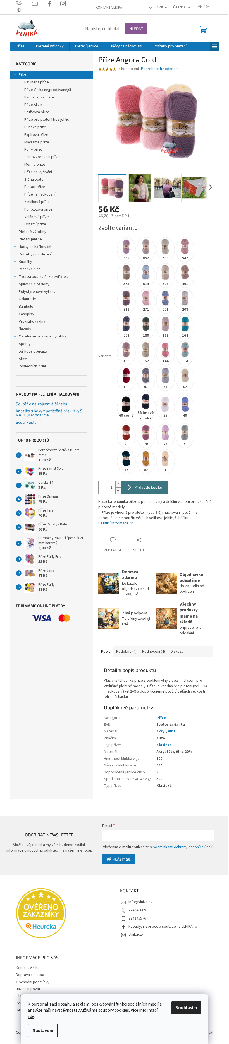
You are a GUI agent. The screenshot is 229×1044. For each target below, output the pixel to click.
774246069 (137, 910)
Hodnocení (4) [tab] (153, 651)
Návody (25, 329)
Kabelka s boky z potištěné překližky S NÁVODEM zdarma (49, 413)
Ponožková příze (38, 209)
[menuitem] (20, 46)
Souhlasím (186, 1008)
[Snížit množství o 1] (118, 490)
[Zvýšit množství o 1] (118, 484)
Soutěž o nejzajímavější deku (41, 404)
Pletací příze (34, 187)
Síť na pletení (35, 179)
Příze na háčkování (39, 194)
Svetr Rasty (26, 422)
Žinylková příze (37, 202)
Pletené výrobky (32, 232)
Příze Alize (33, 105)
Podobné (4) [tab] (126, 651)
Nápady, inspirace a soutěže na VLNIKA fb (162, 926)
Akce (23, 359)
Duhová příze (35, 127)
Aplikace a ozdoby (34, 284)
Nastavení (42, 1031)
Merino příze (34, 164)
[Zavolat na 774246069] (24, 3)
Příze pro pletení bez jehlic (46, 119)
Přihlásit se (118, 859)
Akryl (161, 731)
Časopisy (26, 314)
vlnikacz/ (135, 934)
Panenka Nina (29, 269)
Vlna (172, 731)
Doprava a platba (30, 975)
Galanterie (27, 299)
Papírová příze (36, 135)
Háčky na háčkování (35, 247)
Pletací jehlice (30, 239)
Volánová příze (36, 217)
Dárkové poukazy (33, 351)
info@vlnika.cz (140, 902)
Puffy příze (33, 149)
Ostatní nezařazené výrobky (42, 336)
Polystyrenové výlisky (37, 292)
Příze (23, 75)
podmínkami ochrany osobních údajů (183, 847)
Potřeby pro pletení (35, 254)
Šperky (25, 344)
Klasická (164, 745)
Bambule (26, 306)
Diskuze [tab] (177, 651)
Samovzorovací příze (42, 157)
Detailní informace (113, 523)
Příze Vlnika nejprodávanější (47, 90)
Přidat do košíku (148, 487)
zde (31, 1016)
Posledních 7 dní (32, 366)
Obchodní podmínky (32, 982)
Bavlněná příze (36, 82)
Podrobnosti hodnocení (160, 69)
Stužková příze (36, 112)
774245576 (137, 918)
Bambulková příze (39, 97)
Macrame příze (36, 142)
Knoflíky (25, 261)
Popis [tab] (106, 651)
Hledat (136, 28)
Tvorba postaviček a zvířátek (43, 276)
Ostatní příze (35, 224)
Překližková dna (32, 321)
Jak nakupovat (28, 989)
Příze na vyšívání (38, 172)
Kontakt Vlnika (109, 7)
